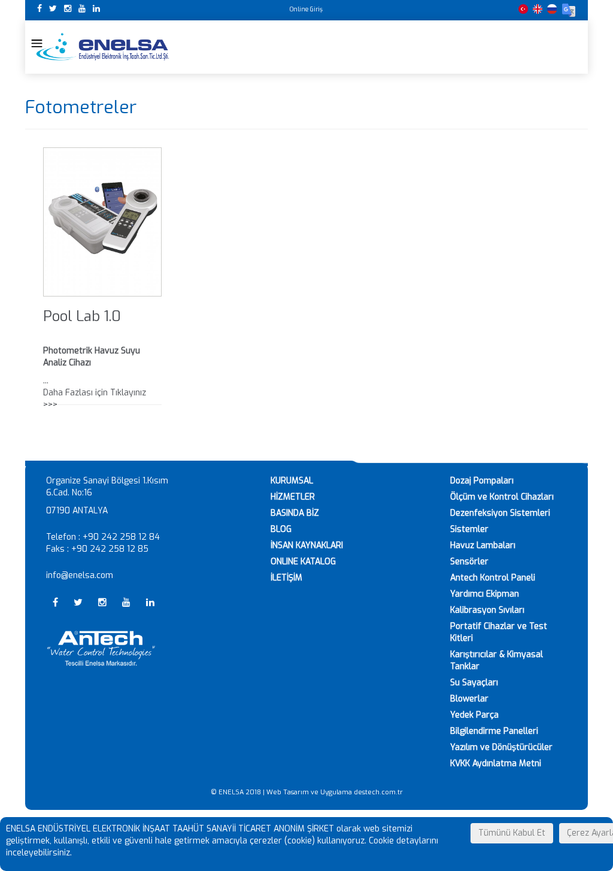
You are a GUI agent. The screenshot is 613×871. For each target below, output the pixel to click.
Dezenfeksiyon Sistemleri (500, 513)
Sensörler (469, 561)
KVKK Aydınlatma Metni (495, 763)
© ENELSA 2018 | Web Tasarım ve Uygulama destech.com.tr (307, 792)
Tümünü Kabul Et (511, 833)
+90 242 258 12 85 (109, 549)
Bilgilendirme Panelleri (494, 731)
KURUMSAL (292, 480)
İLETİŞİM (286, 577)
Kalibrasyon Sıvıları (487, 610)
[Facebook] (40, 8)
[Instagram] (69, 8)
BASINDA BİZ (295, 513)
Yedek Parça (474, 715)
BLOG (281, 529)
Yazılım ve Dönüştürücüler (501, 747)
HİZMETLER (293, 497)
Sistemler (469, 529)
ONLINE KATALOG (303, 561)
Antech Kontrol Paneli (492, 577)
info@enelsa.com (79, 575)
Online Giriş (306, 9)
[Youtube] (83, 8)
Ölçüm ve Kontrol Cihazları (502, 497)
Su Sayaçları (474, 682)
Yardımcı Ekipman (484, 594)
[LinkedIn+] (96, 8)
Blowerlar (469, 698)
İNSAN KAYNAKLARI (307, 545)
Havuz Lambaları (482, 545)
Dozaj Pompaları (482, 480)
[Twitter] (54, 8)
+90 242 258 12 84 (121, 537)
